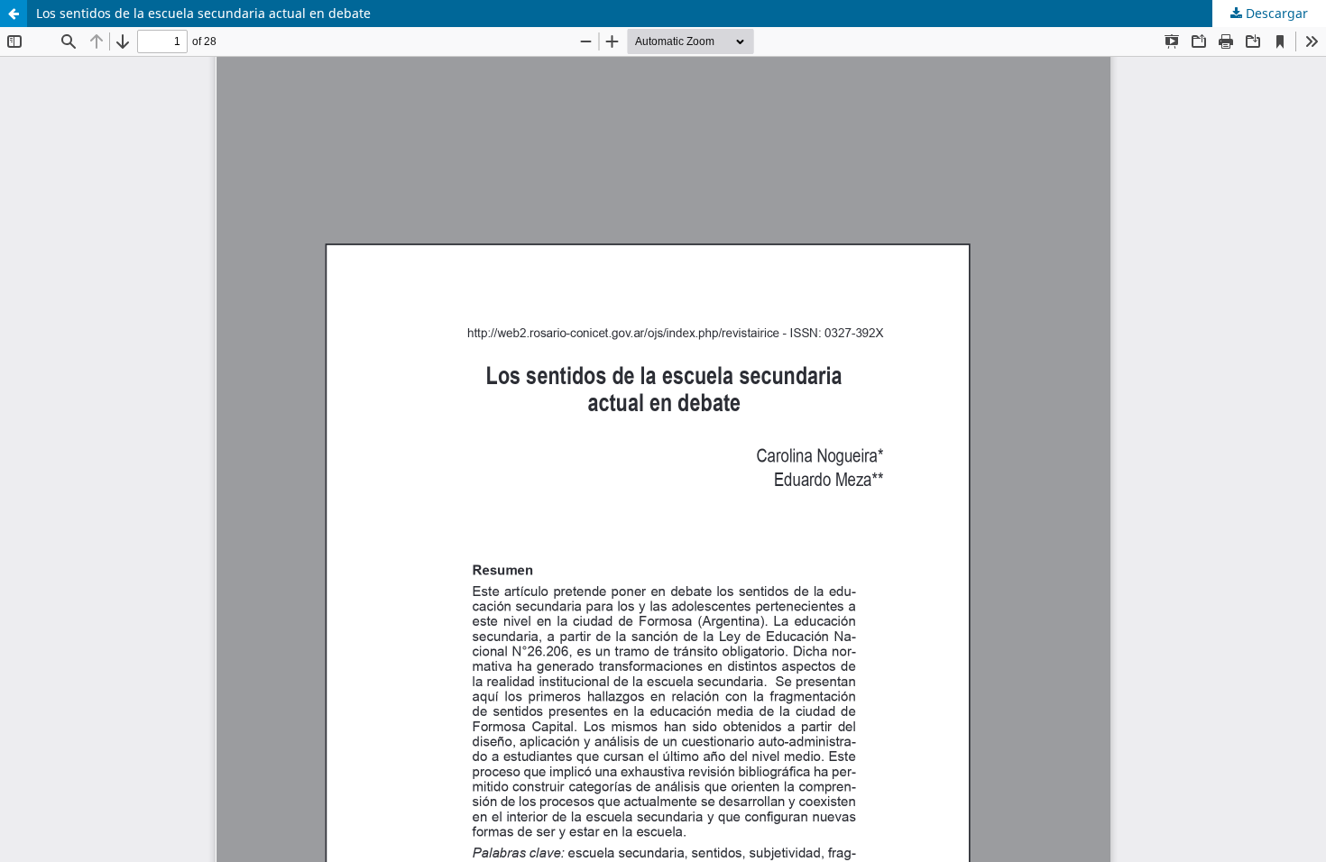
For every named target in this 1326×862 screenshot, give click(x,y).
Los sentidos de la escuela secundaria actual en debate (203, 13)
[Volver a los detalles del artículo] (13, 13)
